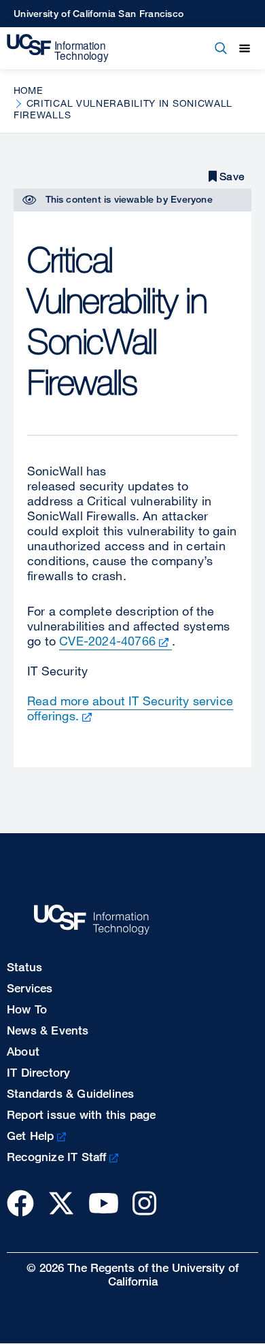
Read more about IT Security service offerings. (130, 708)
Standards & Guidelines (70, 1093)
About (23, 1051)
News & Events (48, 1030)
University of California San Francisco (98, 13)
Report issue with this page (81, 1114)
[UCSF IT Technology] (58, 48)
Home (28, 90)
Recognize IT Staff (57, 1156)
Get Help (30, 1135)
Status (24, 967)
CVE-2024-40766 (107, 640)
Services (30, 988)
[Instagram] (144, 1203)
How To (27, 1009)
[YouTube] (103, 1203)
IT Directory (38, 1072)
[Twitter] (61, 1203)
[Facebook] (20, 1203)
